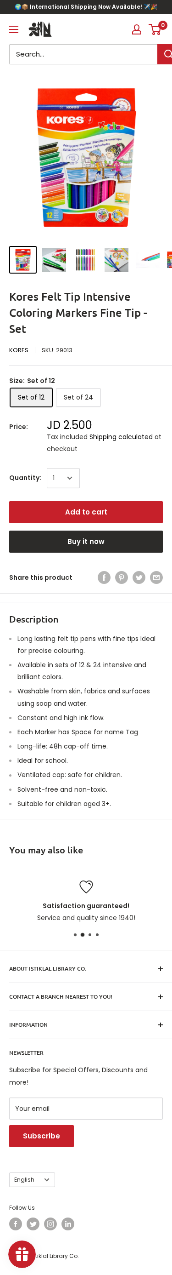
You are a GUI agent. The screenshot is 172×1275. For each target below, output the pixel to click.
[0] (155, 29)
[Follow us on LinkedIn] (67, 1224)
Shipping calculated (121, 436)
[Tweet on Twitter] (139, 577)
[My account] (136, 29)
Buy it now (86, 541)
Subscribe (41, 1136)
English (24, 1180)
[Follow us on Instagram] (50, 1224)
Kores (18, 350)
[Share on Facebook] (104, 577)
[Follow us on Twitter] (33, 1224)
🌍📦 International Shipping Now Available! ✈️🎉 (86, 7)
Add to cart (86, 512)
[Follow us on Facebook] (15, 1224)
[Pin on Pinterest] (121, 577)
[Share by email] (156, 577)
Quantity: (25, 477)
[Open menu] (13, 29)
